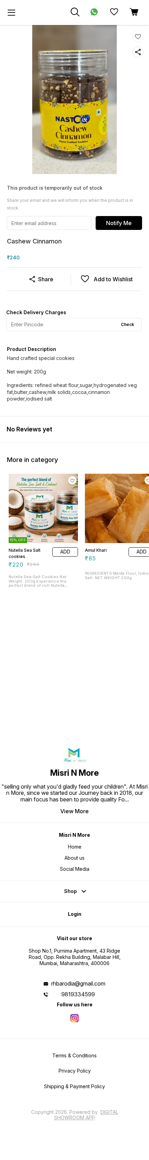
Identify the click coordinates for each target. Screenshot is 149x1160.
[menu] (11, 12)
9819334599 (78, 994)
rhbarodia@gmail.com (78, 983)
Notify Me (119, 223)
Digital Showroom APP (86, 1114)
